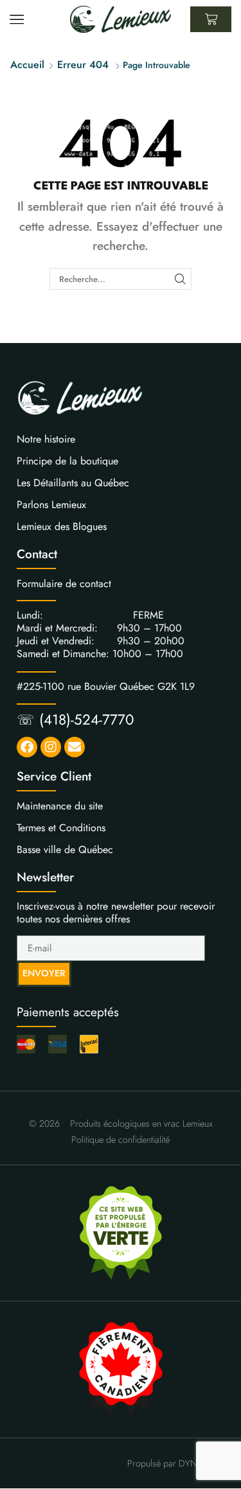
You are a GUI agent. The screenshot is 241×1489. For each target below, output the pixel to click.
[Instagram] (50, 747)
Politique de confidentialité (120, 1139)
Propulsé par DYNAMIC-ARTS (184, 1463)
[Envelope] (74, 747)
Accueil (27, 65)
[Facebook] (27, 747)
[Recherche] (180, 279)
